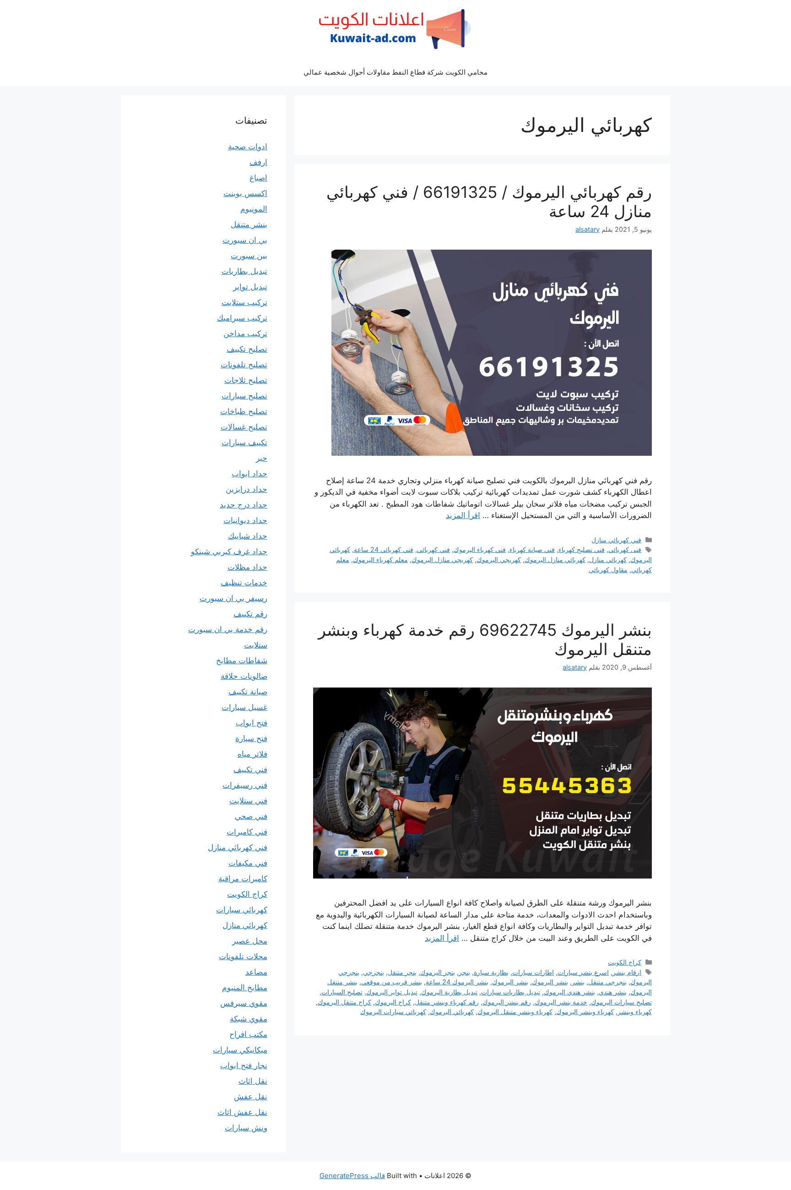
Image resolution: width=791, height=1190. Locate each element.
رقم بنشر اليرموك (506, 1002)
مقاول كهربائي (608, 569)
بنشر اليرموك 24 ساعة (457, 982)
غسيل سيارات (244, 707)
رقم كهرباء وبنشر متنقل (447, 1002)
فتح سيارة (251, 738)
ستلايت (255, 645)
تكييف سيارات (244, 442)
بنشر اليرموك (550, 982)
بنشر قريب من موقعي (391, 982)
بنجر (464, 972)
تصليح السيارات (342, 992)
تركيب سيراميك (242, 317)
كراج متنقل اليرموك (344, 1002)
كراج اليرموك (393, 1002)
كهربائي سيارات (241, 909)
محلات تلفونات (243, 956)
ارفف (258, 162)
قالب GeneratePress (352, 1175)
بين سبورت (249, 255)
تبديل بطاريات (244, 271)
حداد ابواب (249, 473)
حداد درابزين (246, 489)
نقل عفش (250, 1096)
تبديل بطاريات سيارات (510, 992)
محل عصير (249, 940)
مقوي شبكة (248, 1018)
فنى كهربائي (624, 549)
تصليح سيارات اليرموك (621, 1002)
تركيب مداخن (245, 333)
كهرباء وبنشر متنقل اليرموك (515, 1011)
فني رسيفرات (244, 785)
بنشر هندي (613, 992)
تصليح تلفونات (244, 364)
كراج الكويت (624, 962)
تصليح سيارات (244, 395)
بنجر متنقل (402, 972)
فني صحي (251, 816)
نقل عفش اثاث (242, 1112)
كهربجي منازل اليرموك (442, 559)
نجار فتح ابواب (243, 1065)
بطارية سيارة (491, 972)
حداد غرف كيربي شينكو (229, 551)
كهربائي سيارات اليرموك (393, 1011)
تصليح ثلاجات (245, 380)
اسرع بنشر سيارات (583, 972)
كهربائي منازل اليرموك (555, 559)
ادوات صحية (247, 146)
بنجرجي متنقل (607, 982)
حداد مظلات (247, 567)
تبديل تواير (250, 286)
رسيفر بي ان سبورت (233, 598)
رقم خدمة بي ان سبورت (227, 629)
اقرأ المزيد (463, 515)
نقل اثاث (252, 1081)
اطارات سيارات (533, 972)
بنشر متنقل (249, 224)
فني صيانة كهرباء (532, 549)
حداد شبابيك (247, 535)
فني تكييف (250, 769)
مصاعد (256, 972)
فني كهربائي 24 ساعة (383, 549)
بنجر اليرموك (437, 972)
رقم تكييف (250, 613)
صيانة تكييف (247, 691)
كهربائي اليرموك (452, 1011)
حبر (261, 458)
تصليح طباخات (243, 411)
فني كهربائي (433, 549)
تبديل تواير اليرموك (391, 992)
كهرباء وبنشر (635, 1011)
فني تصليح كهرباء (581, 549)
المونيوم (253, 208)
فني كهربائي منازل (616, 540)
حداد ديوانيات (245, 520)
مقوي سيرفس (243, 1003)
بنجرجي (373, 972)
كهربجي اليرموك (499, 559)
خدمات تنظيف (244, 582)
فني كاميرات (247, 831)
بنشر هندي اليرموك (569, 992)
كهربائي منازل (608, 559)
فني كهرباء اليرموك (480, 549)
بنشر (578, 982)
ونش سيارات (246, 1127)
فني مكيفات (247, 863)
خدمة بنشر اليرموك (561, 1002)
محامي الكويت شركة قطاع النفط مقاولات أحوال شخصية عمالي (395, 72)
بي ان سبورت (244, 240)
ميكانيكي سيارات (240, 1049)
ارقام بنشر (626, 972)
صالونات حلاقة (244, 676)
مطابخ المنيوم (244, 987)
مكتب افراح (248, 1034)
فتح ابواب (251, 722)
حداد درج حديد (243, 504)
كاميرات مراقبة (242, 878)
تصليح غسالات (244, 426)
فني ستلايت (248, 800)
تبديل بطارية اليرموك (449, 992)
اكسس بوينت (245, 193)
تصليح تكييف (247, 349)
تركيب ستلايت (244, 302)
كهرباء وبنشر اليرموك (585, 1011)
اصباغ (258, 177)
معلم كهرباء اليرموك (380, 559)
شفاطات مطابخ (241, 660)
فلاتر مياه (252, 754)
